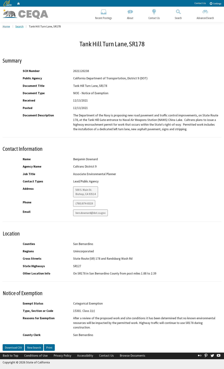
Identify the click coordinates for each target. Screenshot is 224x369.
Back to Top (10, 355)
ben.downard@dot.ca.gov (90, 213)
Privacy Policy (62, 355)
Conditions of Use (36, 355)
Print (49, 347)
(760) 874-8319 (84, 203)
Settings (217, 3)
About (130, 18)
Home (6, 26)
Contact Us (200, 3)
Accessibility (85, 355)
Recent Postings (103, 18)
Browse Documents (132, 355)
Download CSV (13, 347)
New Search (34, 347)
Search (178, 18)
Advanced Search (205, 18)
